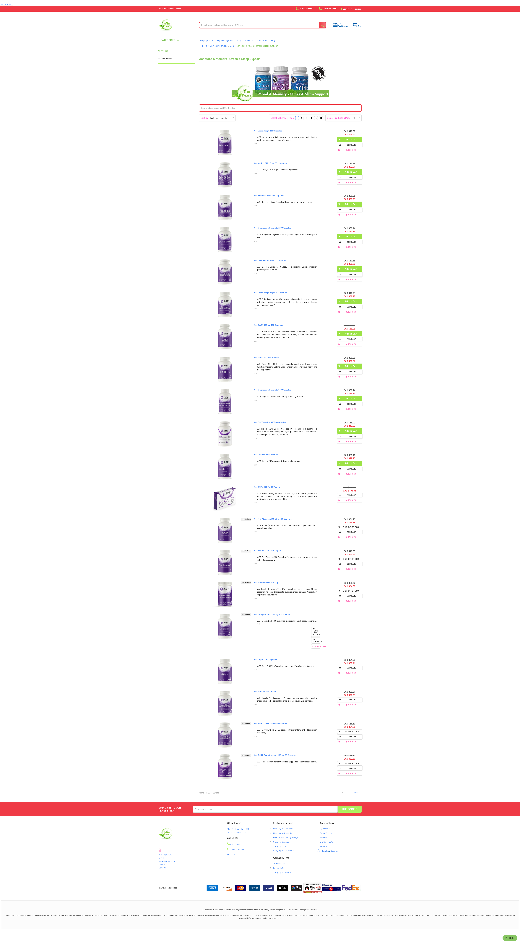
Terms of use (279, 864)
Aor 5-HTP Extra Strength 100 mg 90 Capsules (275, 755)
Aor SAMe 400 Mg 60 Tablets (267, 487)
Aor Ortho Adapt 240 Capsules (268, 131)
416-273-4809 (236, 845)
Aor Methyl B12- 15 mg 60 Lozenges (270, 723)
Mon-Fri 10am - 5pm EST (238, 829)
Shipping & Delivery (282, 872)
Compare (351, 495)
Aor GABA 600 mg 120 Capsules (268, 325)
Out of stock (351, 527)
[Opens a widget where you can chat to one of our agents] (509, 938)
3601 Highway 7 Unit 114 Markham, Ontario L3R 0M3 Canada (167, 861)
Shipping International (283, 851)
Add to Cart (351, 139)
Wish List (324, 838)
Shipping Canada (281, 842)
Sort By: (205, 118)
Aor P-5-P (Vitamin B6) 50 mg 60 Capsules (273, 519)
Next (356, 793)
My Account (325, 829)
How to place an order (283, 829)
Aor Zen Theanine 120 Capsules (269, 551)
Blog (273, 40)
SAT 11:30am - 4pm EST (237, 832)
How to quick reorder (283, 833)
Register (358, 9)
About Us (249, 40)
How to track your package (285, 838)
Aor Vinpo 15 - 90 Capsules (266, 357)
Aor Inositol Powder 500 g (266, 582)
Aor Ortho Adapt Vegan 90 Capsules (270, 293)
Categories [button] (168, 40)
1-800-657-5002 (237, 850)
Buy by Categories (225, 40)
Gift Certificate (326, 842)
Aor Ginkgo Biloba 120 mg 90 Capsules (272, 614)
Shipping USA (279, 846)
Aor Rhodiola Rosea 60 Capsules (269, 195)
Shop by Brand (206, 40)
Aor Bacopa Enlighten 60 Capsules (270, 260)
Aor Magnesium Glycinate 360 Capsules (272, 390)
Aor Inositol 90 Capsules (265, 691)
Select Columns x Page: (282, 118)
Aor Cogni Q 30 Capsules (265, 659)
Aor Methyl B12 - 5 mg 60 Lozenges (270, 163)
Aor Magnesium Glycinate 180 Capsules (272, 228)
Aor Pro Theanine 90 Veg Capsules (270, 422)
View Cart (324, 846)
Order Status (326, 833)
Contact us (262, 40)
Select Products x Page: (339, 118)
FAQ (239, 40)
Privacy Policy (279, 868)
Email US (231, 855)
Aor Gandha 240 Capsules (266, 455)
